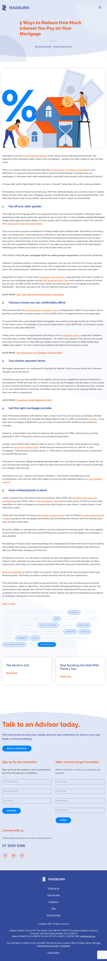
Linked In (14, 856)
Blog (54, 909)
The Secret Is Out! (17, 665)
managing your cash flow (53, 277)
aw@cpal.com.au (87, 936)
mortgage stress (71, 335)
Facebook (5, 856)
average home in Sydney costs (42, 310)
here (98, 943)
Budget (61, 612)
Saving (35, 638)
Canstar (93, 419)
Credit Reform (33, 619)
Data (47, 619)
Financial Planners (26, 625)
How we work (53, 895)
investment (70, 632)
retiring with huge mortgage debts (24, 224)
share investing (50, 638)
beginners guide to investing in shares (36, 612)
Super (32, 644)
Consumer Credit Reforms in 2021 (34, 400)
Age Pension (9, 612)
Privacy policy (53, 953)
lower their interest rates (26, 447)
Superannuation (47, 644)
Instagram (22, 856)
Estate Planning (90, 619)
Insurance (9, 632)
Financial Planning (48, 625)
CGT (20, 619)
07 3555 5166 (13, 846)
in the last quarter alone (47, 501)
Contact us (53, 902)
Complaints (65, 946)
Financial (9, 625)
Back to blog (8, 604)
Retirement (22, 638)
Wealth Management (68, 644)
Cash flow (88, 612)
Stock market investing (14, 644)
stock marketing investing (73, 638)
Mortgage (85, 632)
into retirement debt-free (55, 281)
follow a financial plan (53, 515)
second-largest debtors (35, 156)
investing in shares (52, 632)
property (8, 638)
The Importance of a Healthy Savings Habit (39, 353)
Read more (12, 673)
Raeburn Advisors (15, 7)
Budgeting (74, 612)
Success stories (53, 915)
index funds (83, 625)
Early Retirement (71, 619)
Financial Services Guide (48, 946)
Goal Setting (67, 625)
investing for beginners (28, 632)
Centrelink (9, 619)
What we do (53, 889)
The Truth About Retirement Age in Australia (40, 295)
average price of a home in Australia (69, 170)
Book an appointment (13, 572)
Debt (57, 619)
